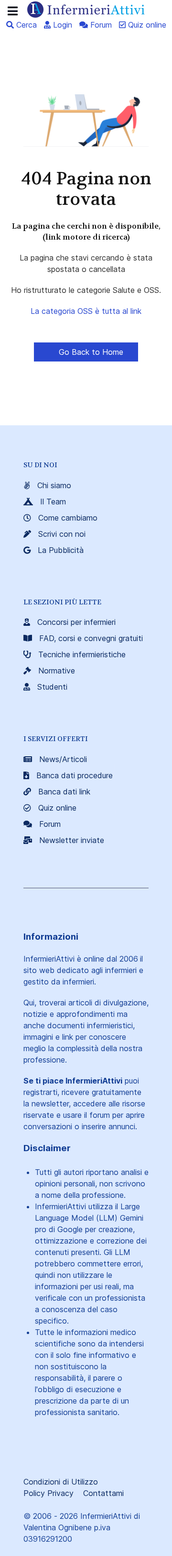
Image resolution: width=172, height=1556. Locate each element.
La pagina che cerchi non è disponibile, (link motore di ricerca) (86, 231)
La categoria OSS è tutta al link (86, 311)
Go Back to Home (89, 352)
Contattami (103, 1493)
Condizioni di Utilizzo (60, 1481)
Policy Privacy (48, 1493)
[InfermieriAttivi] (86, 8)
